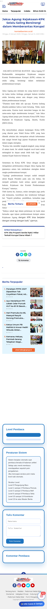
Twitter (29, 588)
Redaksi (20, 591)
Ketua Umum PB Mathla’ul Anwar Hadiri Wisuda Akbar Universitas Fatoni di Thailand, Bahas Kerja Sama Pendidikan (17, 327)
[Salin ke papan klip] (29, 254)
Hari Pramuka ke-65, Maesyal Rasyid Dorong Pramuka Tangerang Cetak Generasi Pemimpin (16, 315)
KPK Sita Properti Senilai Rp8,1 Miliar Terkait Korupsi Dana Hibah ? (21, 233)
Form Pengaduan (32, 597)
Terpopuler (16, 11)
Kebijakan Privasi (22, 594)
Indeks (27, 11)
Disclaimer (10, 594)
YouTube (25, 588)
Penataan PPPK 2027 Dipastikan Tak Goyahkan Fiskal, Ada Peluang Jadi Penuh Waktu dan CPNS (16, 292)
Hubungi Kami (35, 594)
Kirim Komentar (15, 541)
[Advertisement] (23, 382)
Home (5, 11)
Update (32, 204)
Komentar (25, 260)
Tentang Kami (11, 591)
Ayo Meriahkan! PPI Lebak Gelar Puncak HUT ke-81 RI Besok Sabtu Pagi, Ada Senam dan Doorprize (16, 303)
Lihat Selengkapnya (23, 350)
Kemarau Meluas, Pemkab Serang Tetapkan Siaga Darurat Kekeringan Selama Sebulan (15, 339)
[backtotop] (23, 574)
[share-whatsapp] (25, 254)
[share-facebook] (17, 254)
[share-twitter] (21, 254)
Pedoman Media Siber (33, 591)
